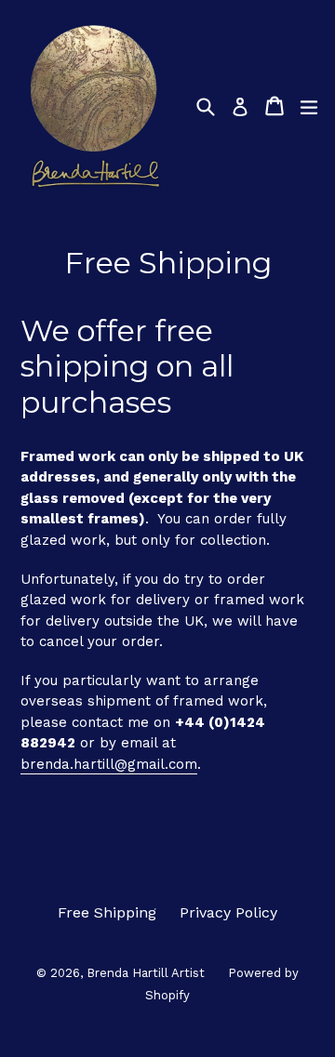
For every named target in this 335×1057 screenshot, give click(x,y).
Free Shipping (107, 912)
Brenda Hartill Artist (146, 973)
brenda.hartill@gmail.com (108, 764)
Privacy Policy (228, 912)
